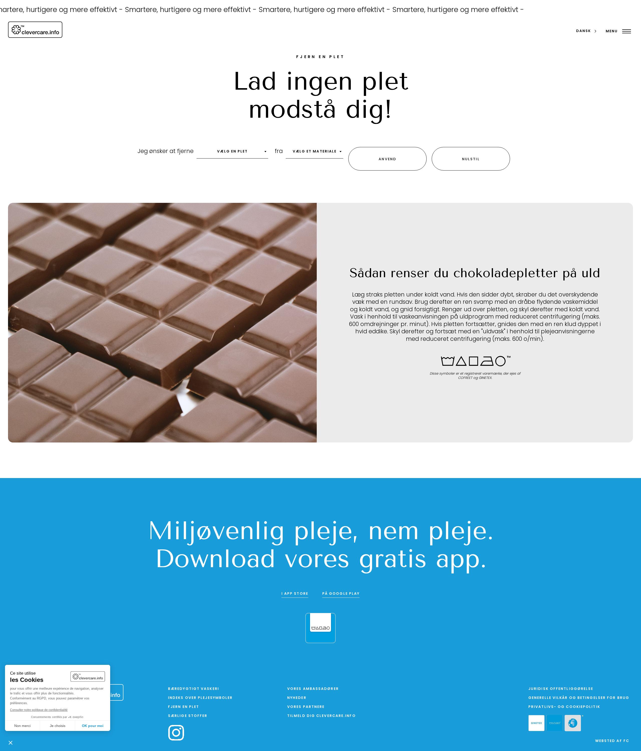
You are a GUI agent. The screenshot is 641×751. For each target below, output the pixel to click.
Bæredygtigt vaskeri (193, 689)
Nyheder (296, 698)
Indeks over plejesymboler (200, 698)
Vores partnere (306, 707)
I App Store (294, 594)
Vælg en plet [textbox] (232, 152)
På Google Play (341, 594)
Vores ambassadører (313, 689)
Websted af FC (612, 741)
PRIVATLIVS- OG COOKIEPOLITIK (564, 707)
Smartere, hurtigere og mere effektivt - (165, 10)
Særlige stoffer (188, 716)
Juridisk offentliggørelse (560, 689)
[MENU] (625, 31)
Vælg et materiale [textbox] (315, 152)
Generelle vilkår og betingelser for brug (578, 698)
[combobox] (232, 153)
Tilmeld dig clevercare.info (321, 716)
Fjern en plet (183, 707)
